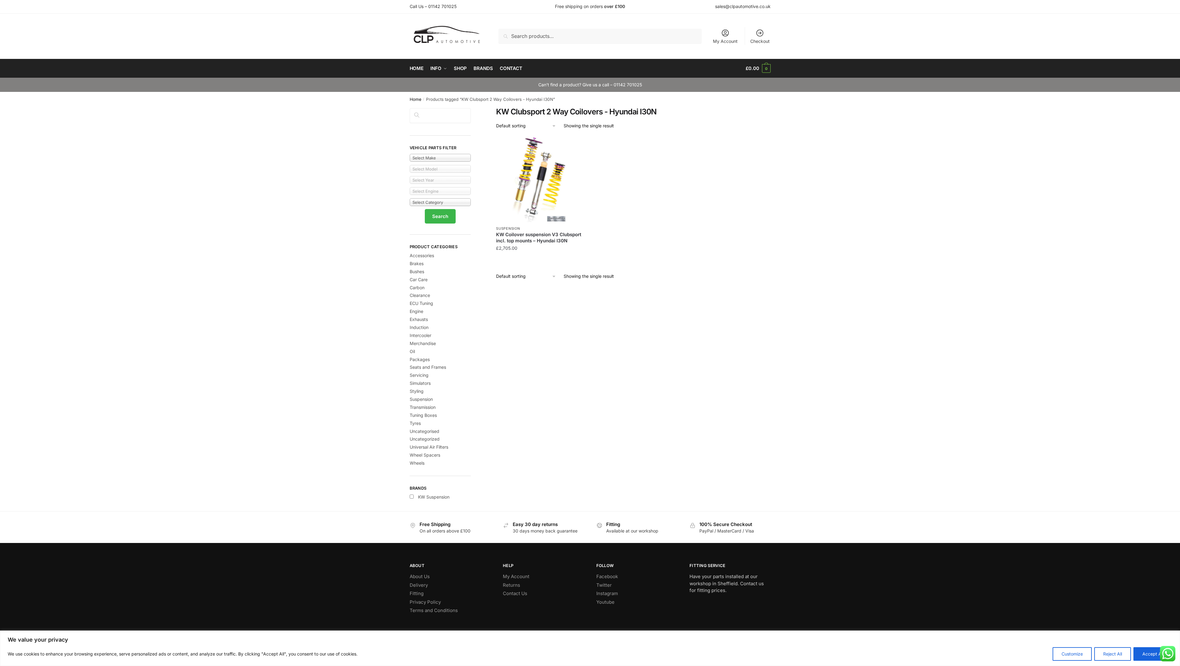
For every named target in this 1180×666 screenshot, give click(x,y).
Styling (417, 391)
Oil (412, 351)
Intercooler (420, 335)
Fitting (417, 593)
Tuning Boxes (423, 415)
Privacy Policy (425, 602)
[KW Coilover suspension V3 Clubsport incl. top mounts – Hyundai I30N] (538, 179)
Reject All (1112, 653)
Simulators (420, 383)
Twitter (604, 585)
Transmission (423, 407)
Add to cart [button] (539, 260)
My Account (725, 41)
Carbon (417, 287)
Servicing (419, 375)
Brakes (417, 263)
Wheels (417, 463)
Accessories (422, 255)
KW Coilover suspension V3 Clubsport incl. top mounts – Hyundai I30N (538, 238)
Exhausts (419, 319)
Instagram (607, 593)
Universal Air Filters (429, 447)
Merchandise (423, 343)
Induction (419, 327)
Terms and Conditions (434, 610)
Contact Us (515, 593)
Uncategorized (425, 439)
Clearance (420, 295)
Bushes (417, 271)
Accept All (1152, 653)
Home (415, 99)
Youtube (605, 602)
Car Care (419, 279)
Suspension (508, 228)
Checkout (760, 41)
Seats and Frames (428, 367)
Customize (1072, 653)
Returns (511, 585)
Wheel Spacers (425, 455)
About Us (420, 576)
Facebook (607, 576)
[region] (590, 648)
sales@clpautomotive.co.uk (743, 6)
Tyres (415, 423)
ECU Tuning (421, 303)
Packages (420, 359)
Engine (416, 311)
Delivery (419, 585)
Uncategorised (424, 431)
